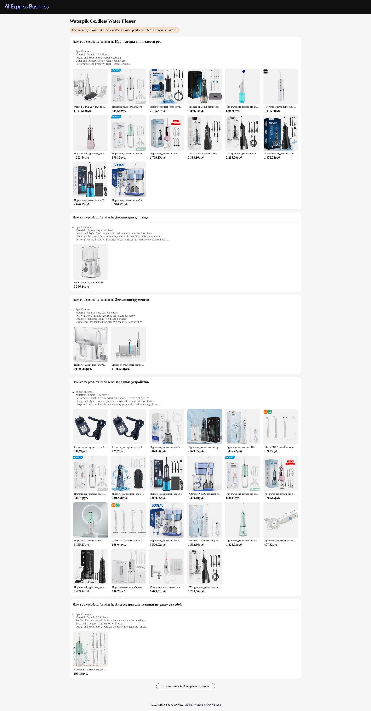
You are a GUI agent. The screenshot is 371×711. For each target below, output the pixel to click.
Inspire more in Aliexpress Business (186, 686)
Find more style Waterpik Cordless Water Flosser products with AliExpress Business (123, 30)
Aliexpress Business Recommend (203, 704)
